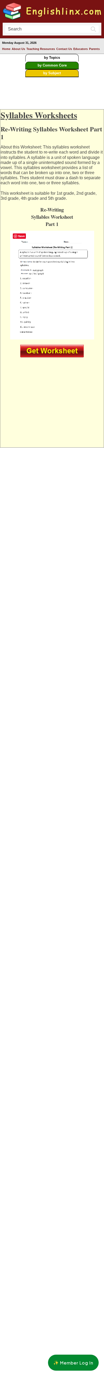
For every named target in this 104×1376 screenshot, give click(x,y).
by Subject (52, 73)
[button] (73, 1363)
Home (6, 48)
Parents (94, 48)
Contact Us (64, 48)
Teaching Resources (40, 48)
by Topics (52, 58)
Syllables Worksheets (39, 115)
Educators (80, 48)
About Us (18, 48)
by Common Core (52, 65)
